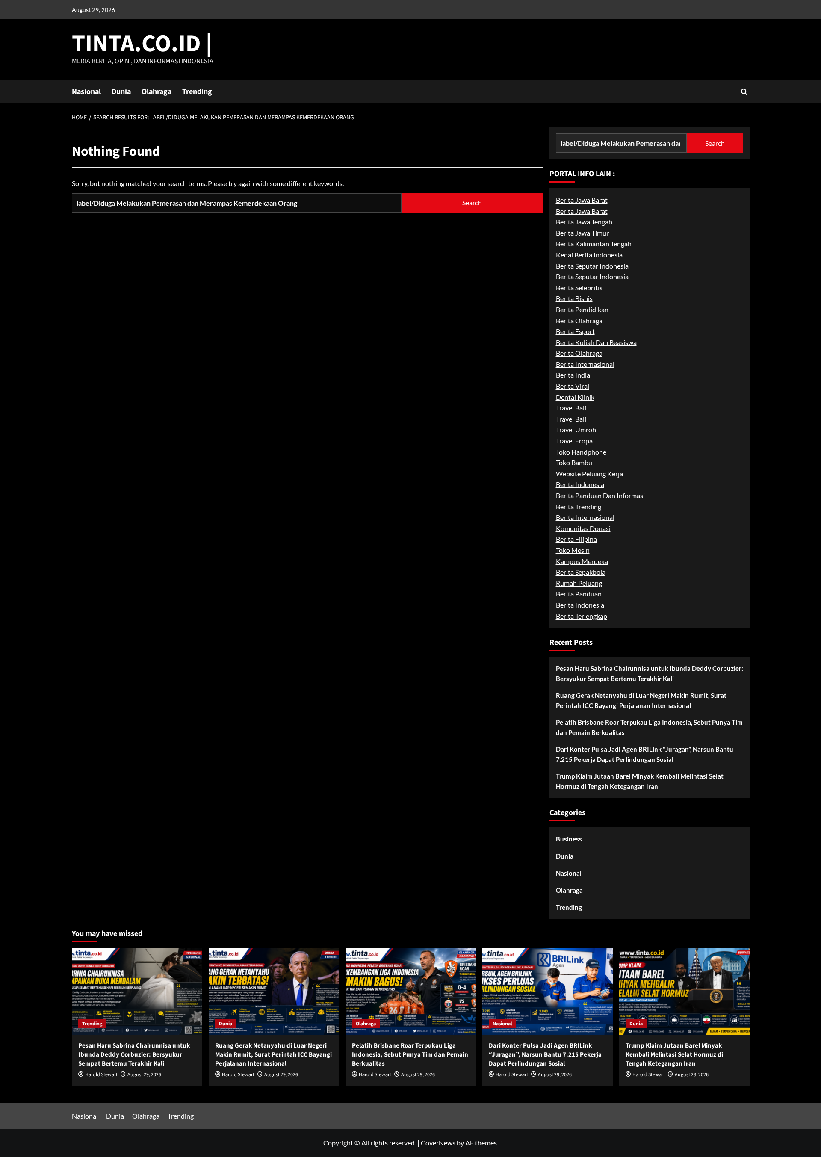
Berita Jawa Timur (582, 233)
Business (569, 839)
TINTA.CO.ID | (142, 44)
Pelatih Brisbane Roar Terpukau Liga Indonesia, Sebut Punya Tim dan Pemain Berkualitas (649, 727)
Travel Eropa (574, 441)
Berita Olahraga (579, 320)
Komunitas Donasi (583, 528)
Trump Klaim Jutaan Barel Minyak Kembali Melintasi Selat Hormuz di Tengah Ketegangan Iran (640, 781)
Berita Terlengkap (581, 616)
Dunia (121, 91)
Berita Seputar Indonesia (592, 266)
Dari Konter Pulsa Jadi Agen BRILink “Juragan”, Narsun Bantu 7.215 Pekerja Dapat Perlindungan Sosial (644, 754)
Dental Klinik (575, 397)
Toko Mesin (573, 550)
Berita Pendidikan (582, 309)
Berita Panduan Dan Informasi (600, 495)
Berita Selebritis (579, 287)
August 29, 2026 (144, 1074)
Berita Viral (572, 386)
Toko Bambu (574, 462)
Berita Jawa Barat (582, 200)
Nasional (86, 91)
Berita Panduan (579, 594)
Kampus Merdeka (582, 561)
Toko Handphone (581, 452)
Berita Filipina (576, 539)
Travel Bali (571, 408)
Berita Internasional (585, 364)
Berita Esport (575, 331)
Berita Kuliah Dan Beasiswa (596, 342)
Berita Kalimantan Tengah (594, 243)
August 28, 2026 (692, 1074)
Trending (197, 91)
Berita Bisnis (574, 298)
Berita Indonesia (580, 484)
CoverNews (438, 1143)
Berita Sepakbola (580, 572)
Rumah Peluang (579, 583)
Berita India (573, 375)
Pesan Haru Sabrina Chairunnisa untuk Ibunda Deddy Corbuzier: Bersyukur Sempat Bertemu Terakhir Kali (649, 673)
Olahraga (156, 91)
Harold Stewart (101, 1074)
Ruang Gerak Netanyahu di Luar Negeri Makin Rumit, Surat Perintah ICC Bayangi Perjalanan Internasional (641, 700)
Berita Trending (578, 506)
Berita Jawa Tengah (584, 222)
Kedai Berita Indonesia (589, 255)
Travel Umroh (576, 429)
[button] (744, 91)
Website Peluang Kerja (589, 473)
